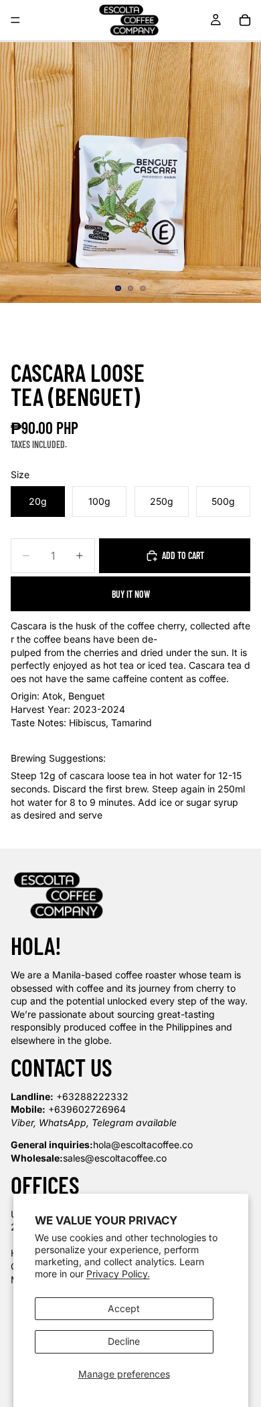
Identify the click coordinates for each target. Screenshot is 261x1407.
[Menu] (15, 20)
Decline (124, 1341)
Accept (124, 1308)
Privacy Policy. (118, 1273)
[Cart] (245, 20)
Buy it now (131, 594)
